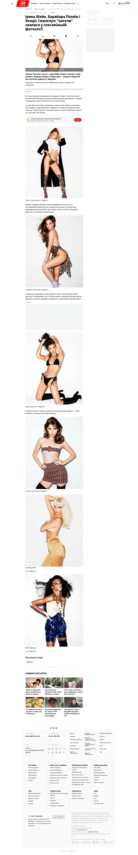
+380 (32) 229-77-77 (82, 830)
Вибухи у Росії (54, 780)
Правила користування (74, 752)
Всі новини (32, 765)
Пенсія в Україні (99, 782)
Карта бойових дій (56, 770)
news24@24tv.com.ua (32, 736)
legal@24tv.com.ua (93, 831)
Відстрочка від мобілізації (80, 780)
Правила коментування (89, 754)
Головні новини (33, 767)
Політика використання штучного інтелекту (90, 739)
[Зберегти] (77, 36)
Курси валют (97, 770)
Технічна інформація (106, 733)
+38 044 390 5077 (54, 736)
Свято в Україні (45, 3)
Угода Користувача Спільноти (90, 749)
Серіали (30, 803)
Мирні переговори (56, 772)
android (76, 842)
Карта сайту (103, 749)
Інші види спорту (99, 803)
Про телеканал (74, 742)
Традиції (34, 3)
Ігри (101, 752)
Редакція (72, 736)
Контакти (102, 736)
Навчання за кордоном (57, 806)
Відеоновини (32, 775)
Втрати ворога (54, 783)
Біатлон (96, 801)
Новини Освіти (55, 791)
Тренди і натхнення (78, 798)
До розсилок (58, 817)
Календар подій (69, 3)
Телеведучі (73, 745)
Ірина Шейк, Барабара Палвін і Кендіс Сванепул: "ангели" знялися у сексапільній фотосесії (65, 9)
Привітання (57, 3)
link (49, 748)
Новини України (33, 770)
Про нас (72, 733)
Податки (96, 780)
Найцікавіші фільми (34, 793)
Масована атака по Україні (58, 778)
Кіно (30, 791)
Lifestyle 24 (28, 9)
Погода (30, 780)
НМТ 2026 (53, 800)
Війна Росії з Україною (58, 765)
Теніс (95, 798)
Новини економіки (100, 765)
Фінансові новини (99, 772)
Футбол (96, 796)
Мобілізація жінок (77, 775)
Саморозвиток (54, 803)
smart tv (97, 842)
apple (86, 842)
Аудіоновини (32, 778)
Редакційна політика (76, 739)
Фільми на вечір (33, 798)
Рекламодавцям (74, 749)
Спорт (96, 791)
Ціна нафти (97, 767)
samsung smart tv (108, 842)
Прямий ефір (32, 772)
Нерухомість (76, 791)
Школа (52, 798)
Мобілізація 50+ (77, 772)
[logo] (23, 3)
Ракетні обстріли (55, 767)
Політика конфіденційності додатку (90, 744)
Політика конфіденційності (90, 734)
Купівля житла (76, 796)
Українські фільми (34, 796)
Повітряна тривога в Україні (59, 775)
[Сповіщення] (114, 3)
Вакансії (102, 739)
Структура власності (105, 742)
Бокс (95, 793)
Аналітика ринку (77, 793)
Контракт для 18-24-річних (80, 777)
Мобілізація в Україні (80, 765)
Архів (101, 745)
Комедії (30, 801)
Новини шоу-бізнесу (40, 9)
